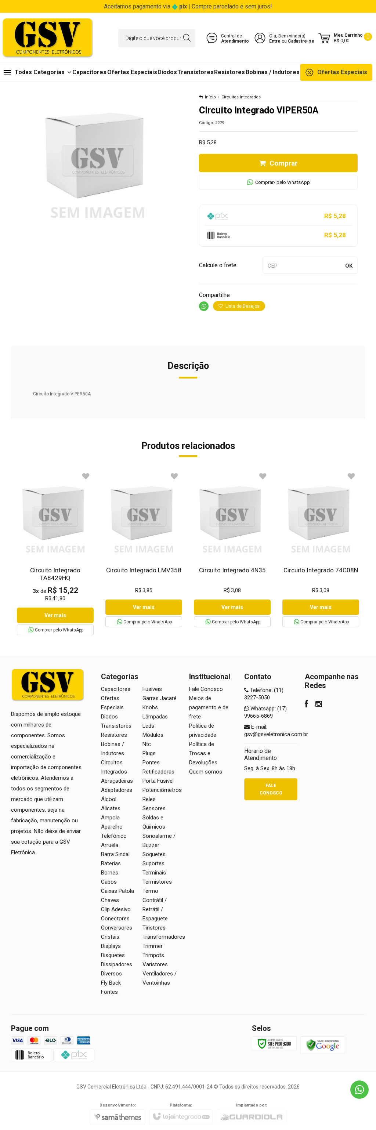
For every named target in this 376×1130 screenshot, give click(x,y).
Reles (149, 799)
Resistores (114, 735)
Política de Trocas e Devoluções (203, 753)
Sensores (154, 808)
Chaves (110, 900)
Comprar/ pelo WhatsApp (282, 182)
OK (348, 265)
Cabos (109, 882)
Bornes (109, 872)
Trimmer (152, 946)
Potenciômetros (162, 790)
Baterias (111, 863)
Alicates (110, 808)
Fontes (109, 992)
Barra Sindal (115, 854)
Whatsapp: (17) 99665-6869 (265, 712)
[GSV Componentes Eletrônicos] (48, 38)
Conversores (116, 927)
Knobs (150, 707)
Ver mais (55, 615)
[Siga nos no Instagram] (318, 705)
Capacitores (115, 689)
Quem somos (205, 771)
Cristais (110, 937)
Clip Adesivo (116, 909)
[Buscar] (186, 38)
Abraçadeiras (117, 781)
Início (210, 97)
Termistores (157, 882)
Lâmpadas (155, 716)
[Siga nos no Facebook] (306, 705)
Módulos (152, 735)
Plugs (149, 753)
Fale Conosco (206, 689)
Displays (111, 946)
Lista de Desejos (242, 306)
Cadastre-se (301, 41)
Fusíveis (152, 689)
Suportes (153, 863)
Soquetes (154, 854)
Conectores (115, 918)
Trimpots (153, 955)
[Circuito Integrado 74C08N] (321, 549)
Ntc (146, 744)
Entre (275, 41)
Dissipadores (116, 964)
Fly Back (111, 982)
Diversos (111, 973)
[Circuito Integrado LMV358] (144, 549)
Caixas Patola (117, 891)
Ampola (110, 817)
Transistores (116, 725)
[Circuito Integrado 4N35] (232, 549)
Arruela (109, 845)
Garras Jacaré (159, 698)
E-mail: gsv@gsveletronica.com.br (276, 731)
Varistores (155, 964)
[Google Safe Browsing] (322, 1044)
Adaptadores (116, 790)
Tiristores (154, 927)
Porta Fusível (158, 781)
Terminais (154, 872)
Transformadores (163, 937)
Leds (148, 725)
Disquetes (113, 955)
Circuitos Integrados (241, 97)
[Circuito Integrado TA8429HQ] (55, 553)
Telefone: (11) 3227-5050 (263, 694)
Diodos (109, 716)
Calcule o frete (217, 265)
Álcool (108, 799)
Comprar (283, 163)
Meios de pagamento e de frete (208, 707)
